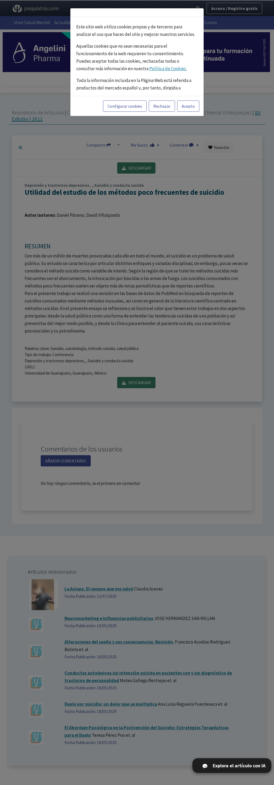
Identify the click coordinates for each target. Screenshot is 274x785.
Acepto (188, 106)
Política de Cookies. (168, 69)
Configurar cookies (125, 106)
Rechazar (161, 106)
